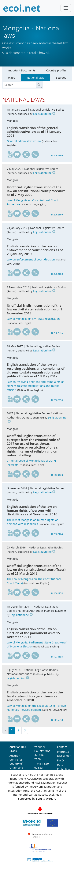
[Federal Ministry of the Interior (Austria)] (40, 835)
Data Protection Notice (63, 769)
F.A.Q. (61, 760)
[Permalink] (35, 154)
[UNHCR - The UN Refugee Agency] (40, 860)
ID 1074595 (57, 656)
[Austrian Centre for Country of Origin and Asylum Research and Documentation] (31, 823)
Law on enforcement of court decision (31, 259)
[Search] (39, 85)
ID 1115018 (57, 720)
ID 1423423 (57, 475)
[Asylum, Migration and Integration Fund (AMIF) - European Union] (52, 823)
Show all (43, 53)
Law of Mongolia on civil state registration (33, 318)
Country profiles (56, 70)
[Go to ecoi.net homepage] (22, 8)
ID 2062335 (57, 333)
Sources (61, 77)
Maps (11, 77)
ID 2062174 (57, 593)
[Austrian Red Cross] (40, 810)
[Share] (26, 154)
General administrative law (24, 141)
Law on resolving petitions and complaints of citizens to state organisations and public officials (35, 386)
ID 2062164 (57, 534)
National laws (35, 77)
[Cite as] (17, 154)
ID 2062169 (57, 214)
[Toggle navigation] (66, 8)
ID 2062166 (57, 155)
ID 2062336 (57, 400)
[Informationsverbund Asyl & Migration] (40, 847)
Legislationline (42, 114)
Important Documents (21, 70)
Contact (62, 747)
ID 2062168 (57, 273)
